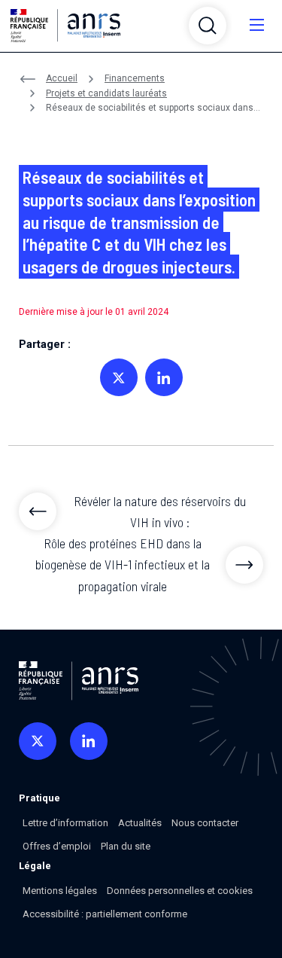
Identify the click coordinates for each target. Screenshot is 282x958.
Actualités (140, 822)
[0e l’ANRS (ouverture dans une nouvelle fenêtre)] (37, 741)
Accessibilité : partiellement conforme (105, 914)
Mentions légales (60, 890)
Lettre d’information (65, 822)
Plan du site (125, 846)
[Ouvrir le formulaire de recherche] (207, 25)
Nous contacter (204, 822)
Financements (135, 78)
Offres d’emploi (57, 846)
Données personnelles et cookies (180, 890)
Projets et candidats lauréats (106, 93)
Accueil (61, 78)
